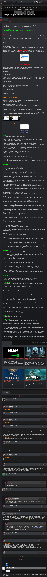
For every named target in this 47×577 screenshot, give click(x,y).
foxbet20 (7, 398)
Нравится (43, 399)
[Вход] (7, 563)
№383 (7, 533)
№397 (7, 407)
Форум (1, 13)
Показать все (16, 343)
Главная (1, 1)
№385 (9, 524)
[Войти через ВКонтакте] (7, 565)
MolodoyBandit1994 (9, 513)
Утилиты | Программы (8, 15)
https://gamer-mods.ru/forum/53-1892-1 (37, 527)
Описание (5, 19)
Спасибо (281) (42, 19)
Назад (3, 16)
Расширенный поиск (1, 22)
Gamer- (7, 2)
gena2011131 (8, 488)
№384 (7, 514)
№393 (7, 442)
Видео (1, 8)
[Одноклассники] (44, 342)
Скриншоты (18, 19)
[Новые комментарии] (14, 1)
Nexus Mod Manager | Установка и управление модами (13, 358)
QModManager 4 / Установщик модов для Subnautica (34, 380)
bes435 (7, 473)
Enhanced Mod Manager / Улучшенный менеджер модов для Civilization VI (12, 381)
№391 (9, 483)
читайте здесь (26, 123)
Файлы (1, 6)
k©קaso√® (41, 7)
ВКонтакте (1, 17)
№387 (7, 489)
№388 (7, 474)
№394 (7, 426)
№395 (7, 420)
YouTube (1, 20)
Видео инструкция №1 (24, 130)
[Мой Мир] (46, 342)
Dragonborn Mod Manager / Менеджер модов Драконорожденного (33, 359)
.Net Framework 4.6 (15, 37)
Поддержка (1, 15)
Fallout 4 (13, 15)
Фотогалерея (1, 10)
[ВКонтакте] (43, 342)
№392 (7, 455)
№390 (9, 499)
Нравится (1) (43, 464)
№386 (7, 506)
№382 (7, 541)
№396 (7, 413)
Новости (1, 3)
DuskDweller (29, 7)
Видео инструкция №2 (24, 132)
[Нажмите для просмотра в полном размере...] (24, 61)
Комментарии (7, 21)
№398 (7, 399)
